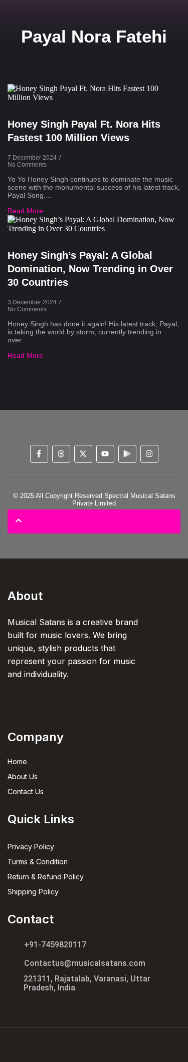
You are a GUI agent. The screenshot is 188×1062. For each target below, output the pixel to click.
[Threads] (61, 454)
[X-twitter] (83, 454)
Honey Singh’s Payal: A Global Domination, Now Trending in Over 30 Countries (90, 269)
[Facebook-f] (39, 454)
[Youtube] (105, 454)
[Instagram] (149, 454)
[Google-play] (127, 454)
